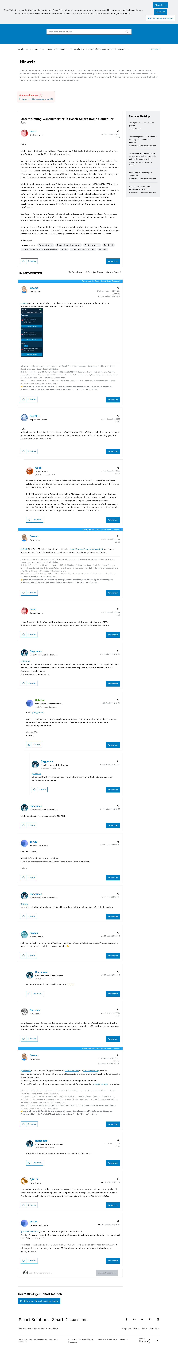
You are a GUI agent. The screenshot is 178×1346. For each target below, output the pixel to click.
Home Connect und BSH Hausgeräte (40, 249)
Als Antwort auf (46, 475)
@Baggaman (37, 712)
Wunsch (103, 249)
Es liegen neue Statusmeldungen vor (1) (36, 99)
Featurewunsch (92, 245)
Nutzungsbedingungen (87, 1339)
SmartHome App (91, 1070)
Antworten (113, 261)
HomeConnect (72, 1070)
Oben (156, 1340)
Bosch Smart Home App (68, 245)
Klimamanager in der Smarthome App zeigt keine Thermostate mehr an (143, 140)
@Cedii (24, 549)
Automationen (45, 245)
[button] (160, 5)
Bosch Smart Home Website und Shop (39, 1328)
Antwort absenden (107, 1273)
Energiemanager (100, 1084)
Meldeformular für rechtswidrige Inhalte (39, 1301)
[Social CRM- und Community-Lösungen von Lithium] (144, 1340)
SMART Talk (52, 49)
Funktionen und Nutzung (139, 162)
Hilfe (144, 1328)
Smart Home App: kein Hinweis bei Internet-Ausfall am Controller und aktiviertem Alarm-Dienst (143, 156)
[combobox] (89, 31)
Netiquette (124, 1339)
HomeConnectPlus (79, 549)
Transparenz (72, 1342)
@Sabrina (25, 661)
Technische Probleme (138, 146)
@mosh (24, 303)
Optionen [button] (154, 49)
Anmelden (154, 1328)
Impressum (72, 1339)
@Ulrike (24, 904)
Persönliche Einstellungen (160, 18)
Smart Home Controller (83, 249)
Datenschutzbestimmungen (107, 1339)
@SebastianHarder (29, 1231)
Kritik (64, 249)
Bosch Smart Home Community (31, 49)
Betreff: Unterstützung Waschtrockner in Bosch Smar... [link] (106, 49)
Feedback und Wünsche (70, 49)
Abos (132, 129)
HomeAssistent (96, 549)
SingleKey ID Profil (130, 1328)
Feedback (108, 245)
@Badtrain (26, 1070)
